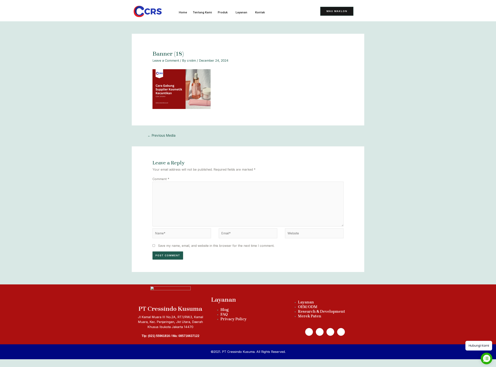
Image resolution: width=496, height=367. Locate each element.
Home (183, 12)
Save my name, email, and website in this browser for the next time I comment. (216, 246)
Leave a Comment (165, 60)
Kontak (260, 12)
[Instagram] (330, 332)
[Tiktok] (279, 11)
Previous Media (161, 135)
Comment (160, 179)
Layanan (241, 12)
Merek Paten (309, 316)
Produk (223, 12)
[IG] (308, 11)
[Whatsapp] (320, 332)
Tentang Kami (202, 12)
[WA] (289, 11)
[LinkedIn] (298, 11)
